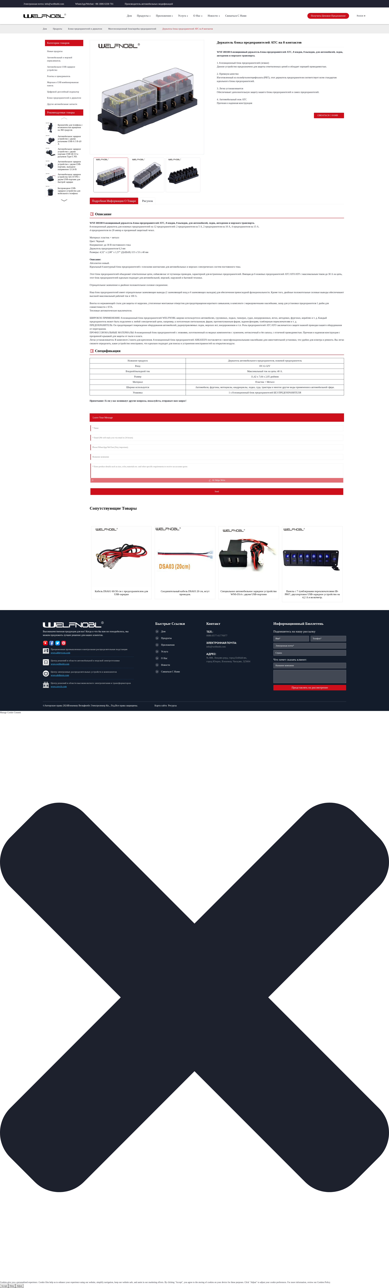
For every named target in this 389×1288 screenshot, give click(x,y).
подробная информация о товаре (114, 200)
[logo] (44, 16)
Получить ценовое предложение (328, 15)
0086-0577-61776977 (216, 635)
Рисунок (147, 200)
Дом (45, 29)
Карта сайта (161, 705)
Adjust (19, 1286)
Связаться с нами (327, 115)
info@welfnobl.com (216, 646)
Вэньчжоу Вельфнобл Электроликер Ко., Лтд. (91, 705)
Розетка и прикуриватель (58, 76)
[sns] (45, 642)
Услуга (164, 651)
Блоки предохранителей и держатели (85, 29)
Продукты (57, 29)
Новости (165, 665)
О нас (164, 658)
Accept (4, 1286)
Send (217, 491)
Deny (12, 1286)
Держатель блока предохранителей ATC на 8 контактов (187, 29)
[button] (194, 997)
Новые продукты (54, 51)
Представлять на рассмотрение (310, 687)
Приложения (167, 645)
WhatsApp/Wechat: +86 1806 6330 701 (94, 4)
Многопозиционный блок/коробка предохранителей (132, 29)
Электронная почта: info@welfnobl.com (43, 4)
